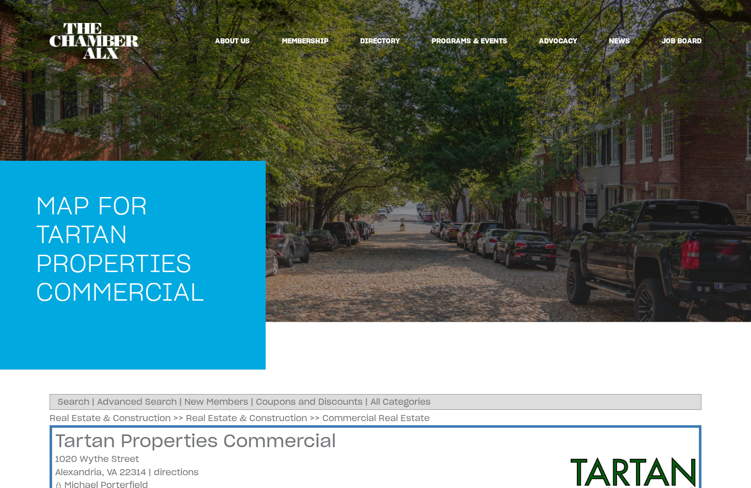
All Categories (400, 401)
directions (176, 472)
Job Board (681, 40)
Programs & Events (469, 40)
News (619, 40)
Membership (305, 40)
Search (73, 401)
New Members (216, 401)
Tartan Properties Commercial (195, 440)
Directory (380, 40)
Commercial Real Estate (376, 418)
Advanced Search (137, 401)
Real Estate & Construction (110, 418)
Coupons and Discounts (309, 401)
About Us (232, 40)
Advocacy (558, 40)
